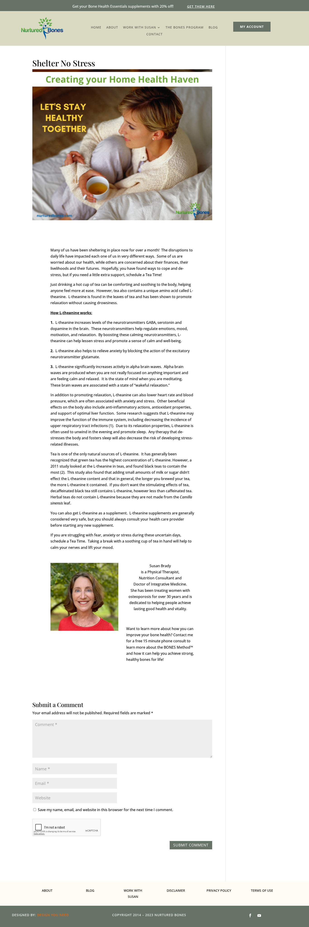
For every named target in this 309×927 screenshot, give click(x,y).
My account (252, 26)
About (112, 27)
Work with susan (139, 27)
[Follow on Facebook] (250, 915)
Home (96, 27)
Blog (213, 27)
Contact (154, 34)
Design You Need (53, 915)
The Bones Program (185, 27)
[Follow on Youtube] (259, 915)
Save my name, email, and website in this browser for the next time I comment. (105, 809)
